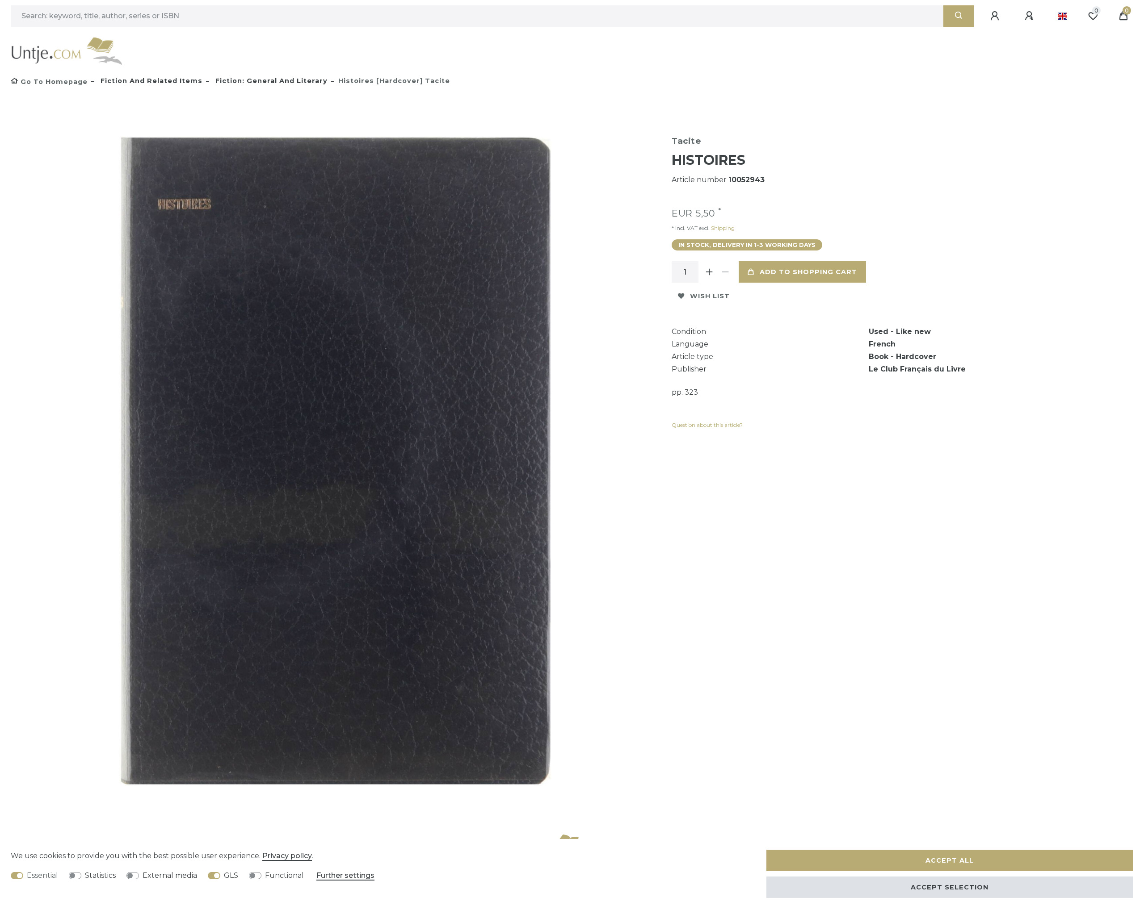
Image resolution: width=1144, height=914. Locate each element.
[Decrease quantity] (725, 272)
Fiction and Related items (150, 81)
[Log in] (996, 16)
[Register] (1030, 16)
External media (170, 875)
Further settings (345, 875)
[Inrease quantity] (709, 272)
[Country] (1062, 16)
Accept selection (949, 887)
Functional (284, 875)
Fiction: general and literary (270, 81)
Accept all (949, 860)
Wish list (710, 296)
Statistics (100, 875)
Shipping (722, 228)
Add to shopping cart (808, 272)
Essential (42, 875)
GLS (231, 875)
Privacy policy (287, 855)
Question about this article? (707, 425)
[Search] (958, 16)
